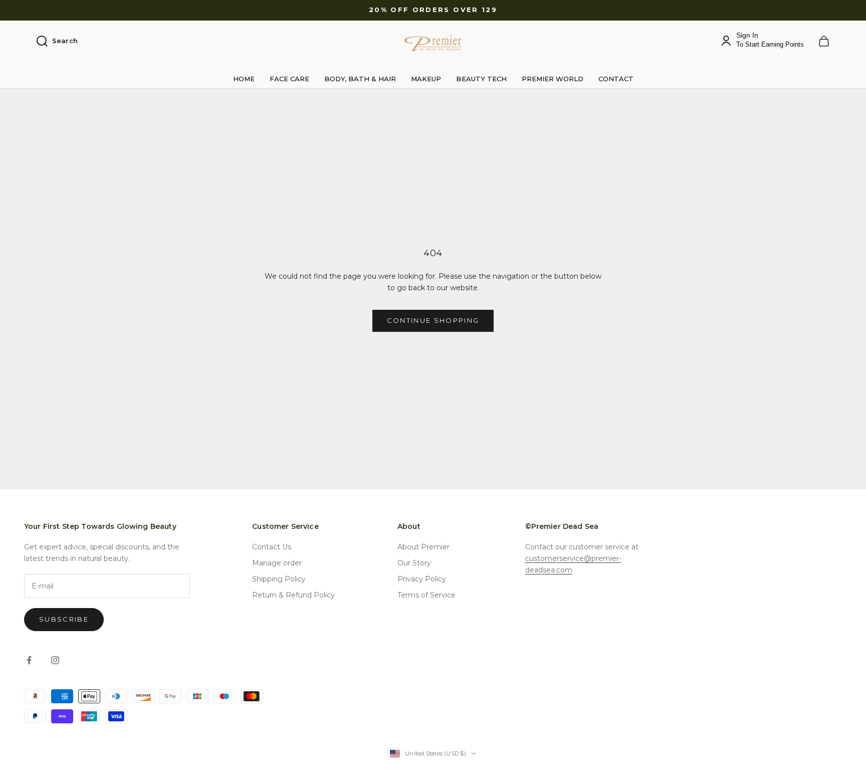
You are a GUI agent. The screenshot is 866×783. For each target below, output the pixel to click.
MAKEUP (426, 78)
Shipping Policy (279, 578)
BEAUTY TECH (481, 78)
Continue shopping (433, 320)
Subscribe (64, 619)
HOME (244, 78)
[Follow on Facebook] (29, 660)
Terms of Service (426, 595)
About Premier (423, 546)
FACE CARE (289, 78)
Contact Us (271, 546)
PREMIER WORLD (552, 78)
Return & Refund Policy (293, 595)
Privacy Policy (421, 578)
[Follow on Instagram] (55, 660)
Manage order (277, 562)
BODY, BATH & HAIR (360, 78)
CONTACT (615, 78)
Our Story (414, 562)
